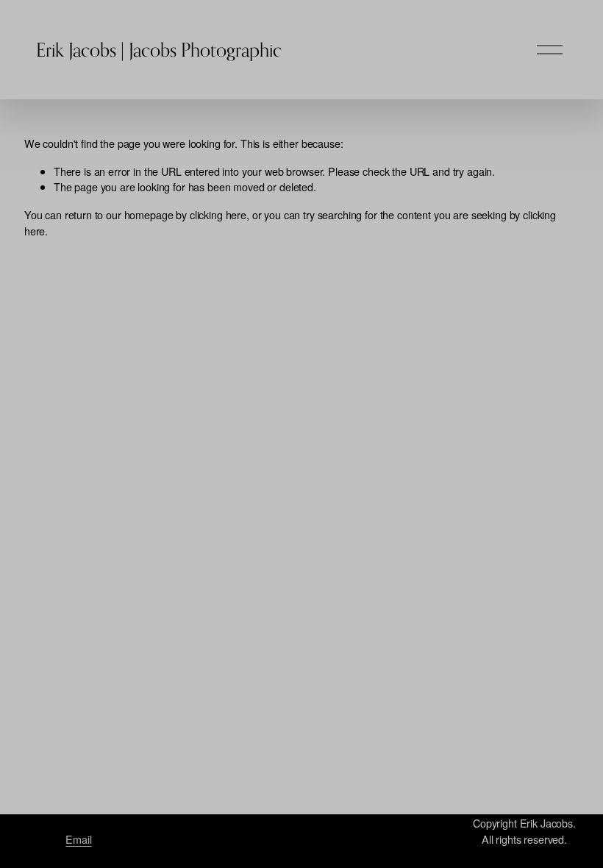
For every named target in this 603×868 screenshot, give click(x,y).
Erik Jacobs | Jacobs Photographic (159, 49)
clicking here (218, 214)
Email (78, 839)
